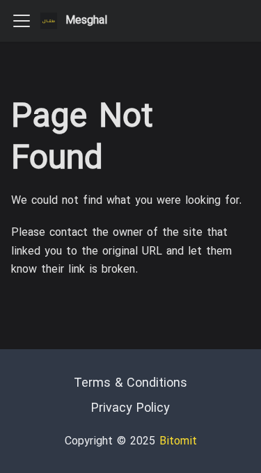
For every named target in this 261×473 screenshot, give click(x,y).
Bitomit (178, 441)
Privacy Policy (130, 408)
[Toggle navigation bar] (21, 20)
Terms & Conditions (130, 383)
